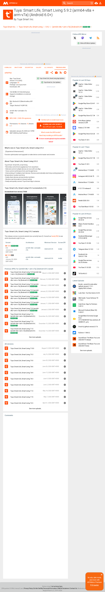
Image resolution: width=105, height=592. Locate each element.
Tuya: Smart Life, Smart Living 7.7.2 (21, 391)
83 (18, 82)
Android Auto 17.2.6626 (86, 182)
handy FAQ (55, 236)
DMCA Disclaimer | (64, 588)
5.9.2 (47, 27)
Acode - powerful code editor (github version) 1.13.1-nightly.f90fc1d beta (87, 286)
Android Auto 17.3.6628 (86, 170)
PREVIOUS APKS (61, 67)
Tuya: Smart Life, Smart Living (31, 27)
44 (19, 124)
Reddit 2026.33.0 (83, 200)
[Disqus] (35, 497)
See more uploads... (35, 337)
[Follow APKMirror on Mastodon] (82, 39)
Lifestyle (8, 73)
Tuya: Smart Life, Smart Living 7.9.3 (21, 354)
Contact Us (73, 588)
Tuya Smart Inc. (25, 19)
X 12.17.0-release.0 (84, 188)
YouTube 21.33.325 (84, 267)
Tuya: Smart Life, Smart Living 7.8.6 (21, 366)
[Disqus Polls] (35, 444)
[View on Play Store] (56, 72)
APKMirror (13, 3)
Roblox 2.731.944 (84, 128)
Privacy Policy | (29, 588)
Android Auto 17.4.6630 (86, 194)
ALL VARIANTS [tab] (48, 67)
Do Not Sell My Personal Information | (46, 588)
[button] (47, 72)
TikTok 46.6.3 (82, 273)
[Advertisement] (35, 48)
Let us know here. (57, 586)
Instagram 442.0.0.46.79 (86, 176)
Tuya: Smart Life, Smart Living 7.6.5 (21, 403)
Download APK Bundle (52, 125)
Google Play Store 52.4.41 (86, 103)
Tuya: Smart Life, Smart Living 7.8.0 (21, 385)
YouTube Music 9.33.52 (85, 206)
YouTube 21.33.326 (84, 243)
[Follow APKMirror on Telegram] (90, 39)
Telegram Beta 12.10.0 (85, 249)
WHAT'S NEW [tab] (18, 67)
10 (28, 124)
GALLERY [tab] (38, 67)
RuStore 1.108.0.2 (84, 333)
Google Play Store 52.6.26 (86, 134)
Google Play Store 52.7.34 (86, 115)
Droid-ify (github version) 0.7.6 (88, 326)
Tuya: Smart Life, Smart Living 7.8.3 (21, 379)
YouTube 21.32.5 (83, 140)
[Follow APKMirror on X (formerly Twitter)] (75, 39)
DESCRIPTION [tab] (29, 67)
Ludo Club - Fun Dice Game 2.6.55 (89, 293)
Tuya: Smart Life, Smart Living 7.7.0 (21, 397)
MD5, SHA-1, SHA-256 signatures (20, 118)
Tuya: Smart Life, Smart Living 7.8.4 (21, 373)
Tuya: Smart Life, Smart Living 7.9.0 (21, 360)
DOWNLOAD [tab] (8, 67)
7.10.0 (25, 192)
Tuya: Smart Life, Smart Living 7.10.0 (22, 348)
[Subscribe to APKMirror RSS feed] (98, 39)
